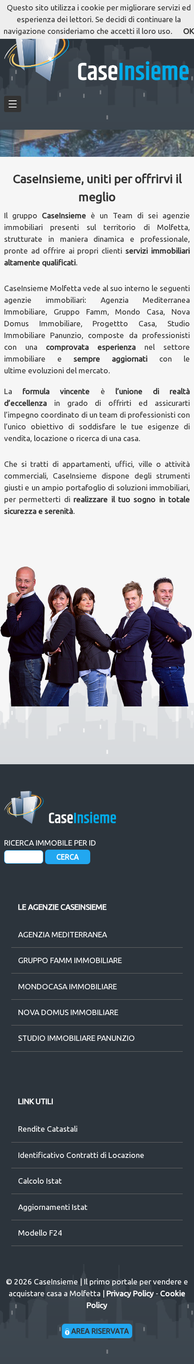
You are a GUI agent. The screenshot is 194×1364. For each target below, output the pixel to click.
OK (188, 31)
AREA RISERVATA (99, 1331)
